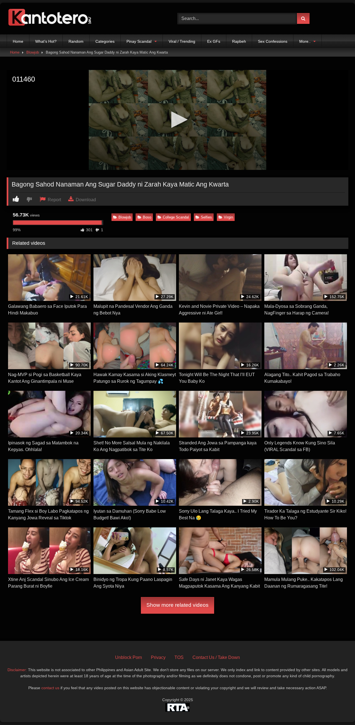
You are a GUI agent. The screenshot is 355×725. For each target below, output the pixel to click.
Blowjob (32, 52)
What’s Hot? (46, 41)
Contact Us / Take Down (216, 657)
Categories (105, 41)
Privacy (158, 657)
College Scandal (176, 217)
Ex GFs (213, 41)
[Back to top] (338, 708)
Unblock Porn (128, 657)
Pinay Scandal (138, 41)
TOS (179, 657)
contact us (50, 688)
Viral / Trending (182, 41)
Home (18, 41)
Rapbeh (239, 41)
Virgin (228, 217)
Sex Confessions (272, 41)
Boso (147, 217)
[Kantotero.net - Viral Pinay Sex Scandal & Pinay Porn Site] (51, 18)
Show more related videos (177, 605)
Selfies (206, 217)
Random (76, 41)
